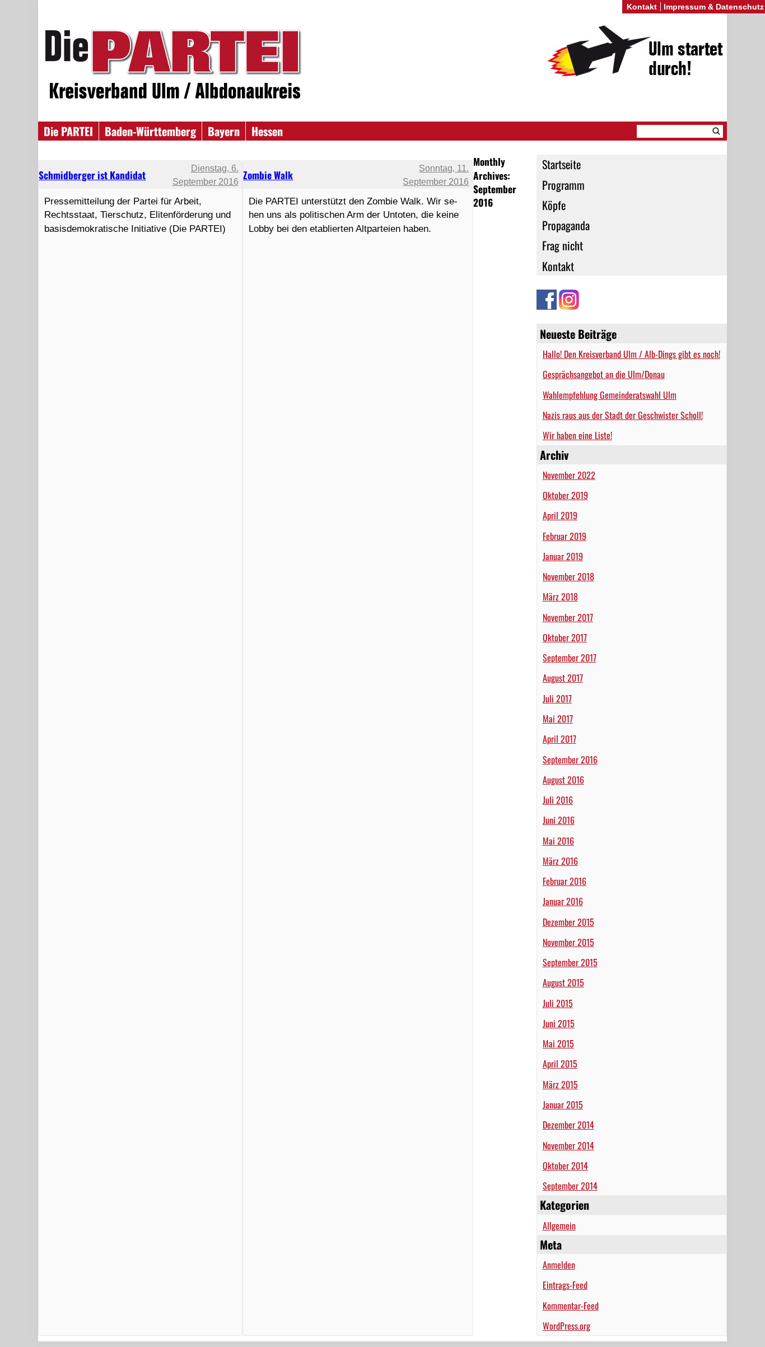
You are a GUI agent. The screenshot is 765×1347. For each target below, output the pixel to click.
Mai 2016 (558, 840)
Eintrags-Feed (565, 1285)
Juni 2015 (559, 1023)
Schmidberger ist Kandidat (92, 174)
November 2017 (568, 617)
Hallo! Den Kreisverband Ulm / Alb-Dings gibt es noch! (631, 354)
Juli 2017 (557, 698)
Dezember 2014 (568, 1124)
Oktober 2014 (565, 1165)
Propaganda (566, 225)
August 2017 (563, 677)
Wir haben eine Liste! (577, 435)
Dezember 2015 (568, 922)
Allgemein (559, 1225)
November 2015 (568, 942)
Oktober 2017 (565, 637)
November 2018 (568, 576)
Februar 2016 (564, 881)
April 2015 (560, 1063)
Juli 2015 (558, 1003)
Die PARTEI (68, 131)
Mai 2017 (558, 718)
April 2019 (560, 515)
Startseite (561, 164)
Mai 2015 (558, 1043)
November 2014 (568, 1145)
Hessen (267, 131)
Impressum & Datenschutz (714, 6)
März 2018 (560, 596)
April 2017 (559, 738)
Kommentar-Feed (571, 1305)
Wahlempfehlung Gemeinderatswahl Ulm (610, 395)
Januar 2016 (563, 901)
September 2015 (570, 962)
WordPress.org (566, 1325)
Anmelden (559, 1264)
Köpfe (554, 205)
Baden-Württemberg (150, 131)
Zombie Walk (268, 174)
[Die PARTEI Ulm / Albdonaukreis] (382, 66)
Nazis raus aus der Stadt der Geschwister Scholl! (623, 415)
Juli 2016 (558, 800)
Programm (563, 184)
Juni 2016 (559, 820)
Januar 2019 (563, 556)
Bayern (224, 131)
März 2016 (560, 861)
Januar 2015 (563, 1104)
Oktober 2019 (565, 495)
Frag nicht (562, 245)
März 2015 (560, 1084)
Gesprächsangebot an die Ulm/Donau (604, 374)
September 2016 (570, 759)
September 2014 (570, 1185)
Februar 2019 (564, 536)
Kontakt (558, 266)
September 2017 (569, 657)
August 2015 (563, 982)
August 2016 (563, 779)
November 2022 (569, 475)
